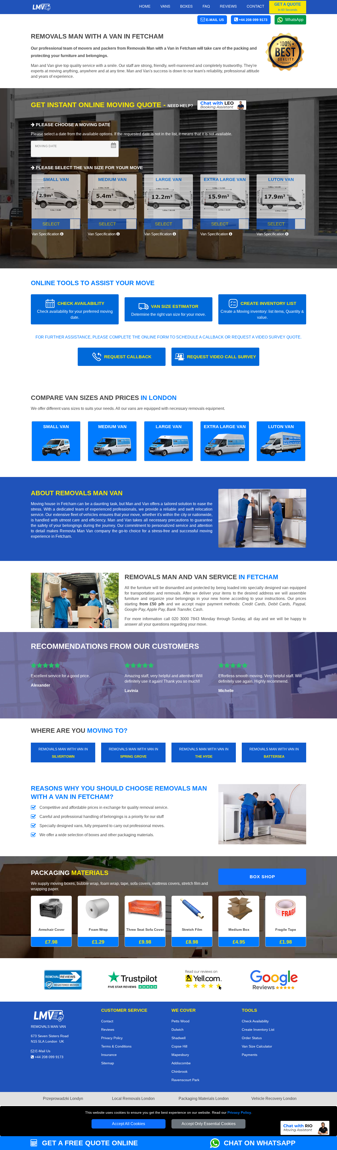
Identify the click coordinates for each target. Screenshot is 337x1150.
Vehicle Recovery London (274, 1098)
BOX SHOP (262, 876)
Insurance (109, 1055)
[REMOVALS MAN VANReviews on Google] (274, 980)
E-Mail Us (42, 1051)
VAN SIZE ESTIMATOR (168, 310)
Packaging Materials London (204, 1098)
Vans (165, 6)
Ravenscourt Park (185, 1080)
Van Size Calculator (257, 1046)
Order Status (252, 1038)
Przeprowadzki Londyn (63, 1098)
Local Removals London (133, 1098)
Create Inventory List (258, 1029)
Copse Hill (179, 1046)
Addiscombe (181, 1063)
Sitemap (107, 1063)
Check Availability (255, 1021)
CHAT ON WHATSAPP (260, 1143)
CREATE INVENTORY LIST (262, 310)
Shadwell (178, 1038)
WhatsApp (294, 20)
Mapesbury (180, 1055)
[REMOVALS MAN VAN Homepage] (41, 7)
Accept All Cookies (128, 1124)
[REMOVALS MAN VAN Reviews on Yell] (204, 980)
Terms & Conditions (116, 1046)
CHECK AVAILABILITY (75, 310)
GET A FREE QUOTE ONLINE (89, 1143)
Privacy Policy (239, 1112)
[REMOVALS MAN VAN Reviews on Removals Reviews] (63, 980)
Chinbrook (179, 1071)
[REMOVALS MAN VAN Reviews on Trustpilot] (133, 980)
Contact (255, 6)
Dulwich (177, 1029)
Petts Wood (180, 1021)
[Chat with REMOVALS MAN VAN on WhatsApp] (217, 1143)
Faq (206, 6)
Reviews (228, 6)
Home (144, 6)
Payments (249, 1055)
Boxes (186, 6)
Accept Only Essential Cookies (209, 1124)
